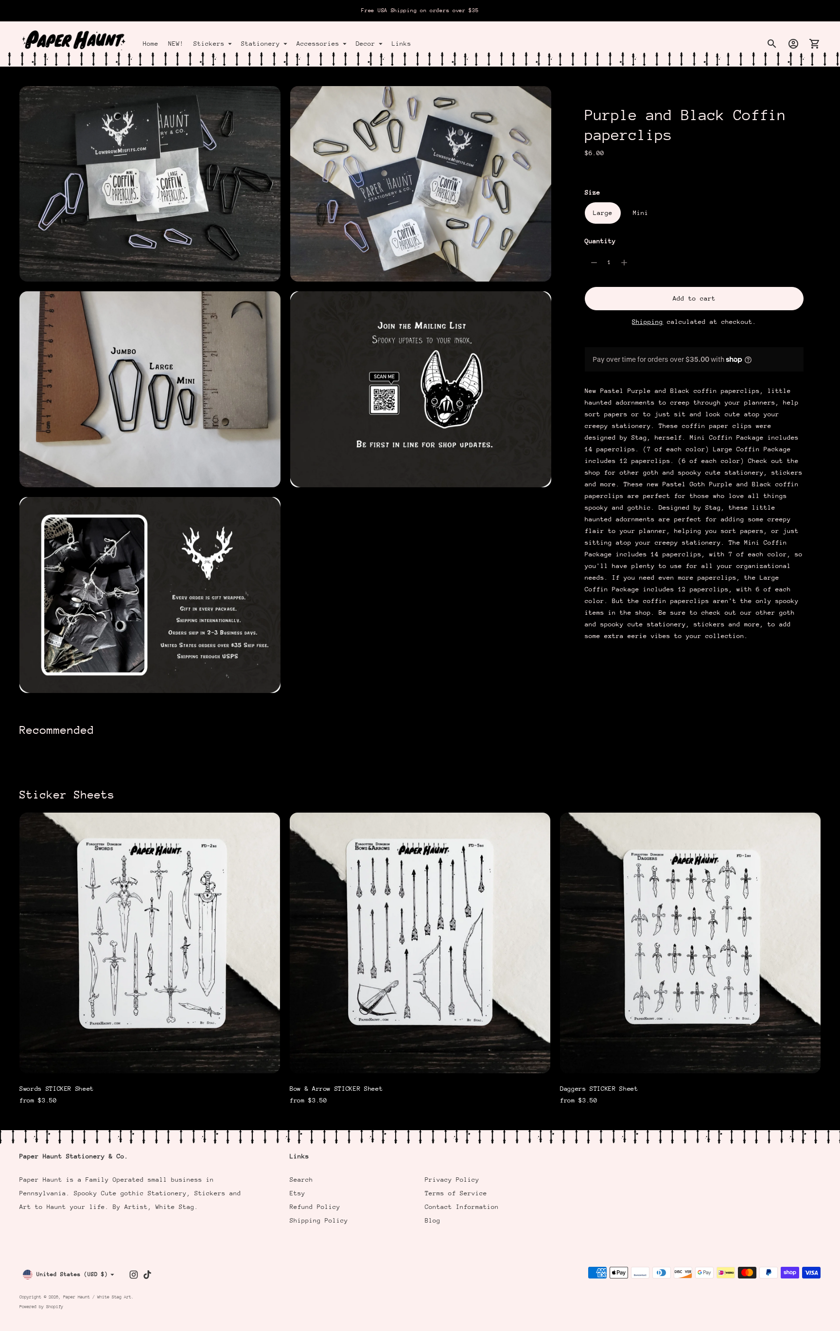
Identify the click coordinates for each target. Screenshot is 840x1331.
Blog (432, 1220)
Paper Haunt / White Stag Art (97, 1296)
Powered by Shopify (41, 1306)
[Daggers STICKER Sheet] (690, 943)
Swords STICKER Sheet (56, 1088)
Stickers (209, 43)
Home (150, 43)
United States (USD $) (72, 1274)
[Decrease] (594, 262)
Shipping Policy (319, 1220)
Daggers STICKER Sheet (599, 1088)
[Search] (772, 43)
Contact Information (462, 1206)
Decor (365, 43)
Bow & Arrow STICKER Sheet (336, 1088)
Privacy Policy (452, 1179)
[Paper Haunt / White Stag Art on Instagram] (134, 1274)
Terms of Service (456, 1193)
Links (401, 43)
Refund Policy (315, 1206)
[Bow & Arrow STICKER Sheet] (420, 943)
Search (301, 1179)
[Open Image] (149, 184)
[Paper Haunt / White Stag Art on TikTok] (147, 1274)
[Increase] (624, 262)
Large (602, 212)
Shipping (647, 321)
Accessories (318, 43)
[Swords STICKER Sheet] (149, 943)
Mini (640, 212)
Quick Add (149, 1059)
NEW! (176, 43)
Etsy (297, 1193)
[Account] (793, 43)
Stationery (260, 43)
